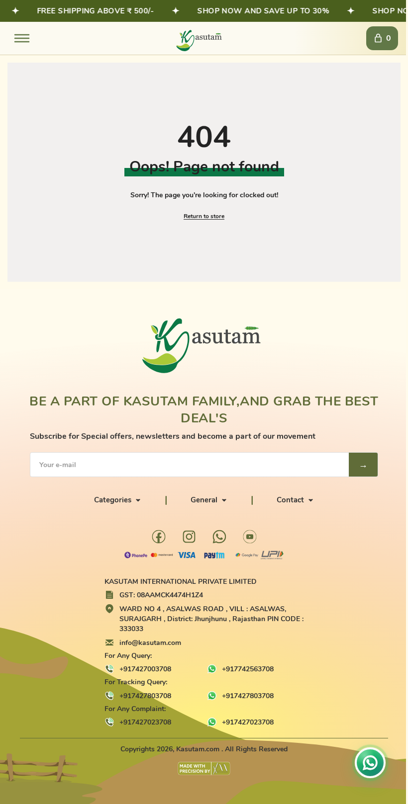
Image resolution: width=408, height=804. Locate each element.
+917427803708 (145, 696)
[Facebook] (159, 537)
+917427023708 (145, 722)
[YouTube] (250, 537)
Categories (112, 500)
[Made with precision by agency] (204, 768)
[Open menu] (22, 38)
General (204, 500)
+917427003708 (145, 669)
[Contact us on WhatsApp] (370, 763)
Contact (290, 500)
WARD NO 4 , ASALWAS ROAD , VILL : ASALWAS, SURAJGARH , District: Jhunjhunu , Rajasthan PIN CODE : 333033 (211, 619)
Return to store (204, 216)
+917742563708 (248, 669)
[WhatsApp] (219, 537)
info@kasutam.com (150, 642)
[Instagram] (189, 537)
